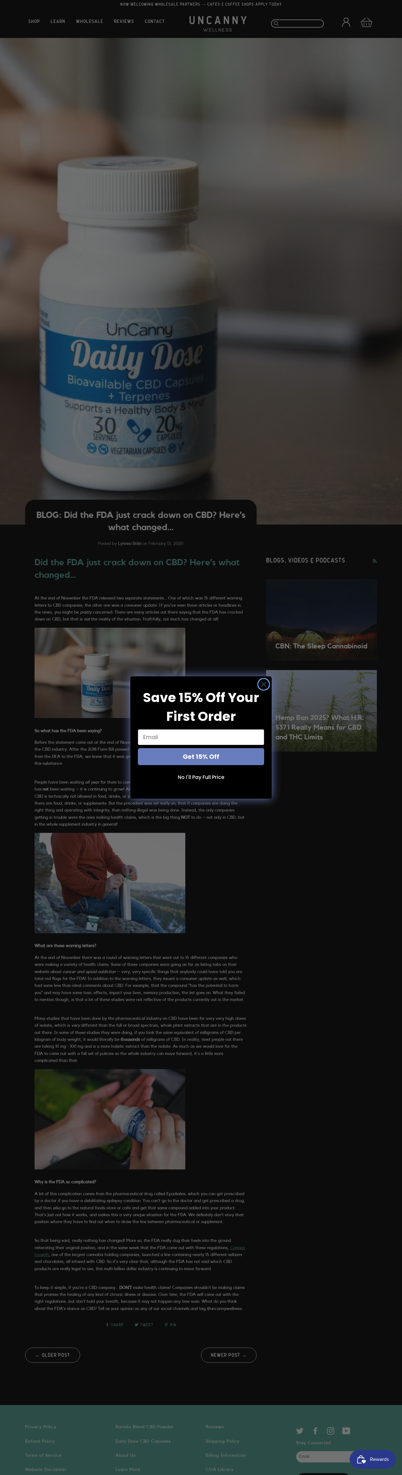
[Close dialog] (263, 684)
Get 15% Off (201, 756)
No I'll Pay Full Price (201, 777)
